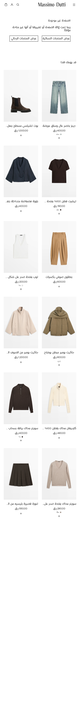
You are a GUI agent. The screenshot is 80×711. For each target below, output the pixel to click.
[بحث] (18, 4)
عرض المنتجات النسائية (56, 38)
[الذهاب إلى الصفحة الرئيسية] (52, 4)
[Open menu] (74, 4)
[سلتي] (6, 4)
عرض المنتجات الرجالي (23, 38)
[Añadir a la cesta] (59, 138)
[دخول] (12, 4)
